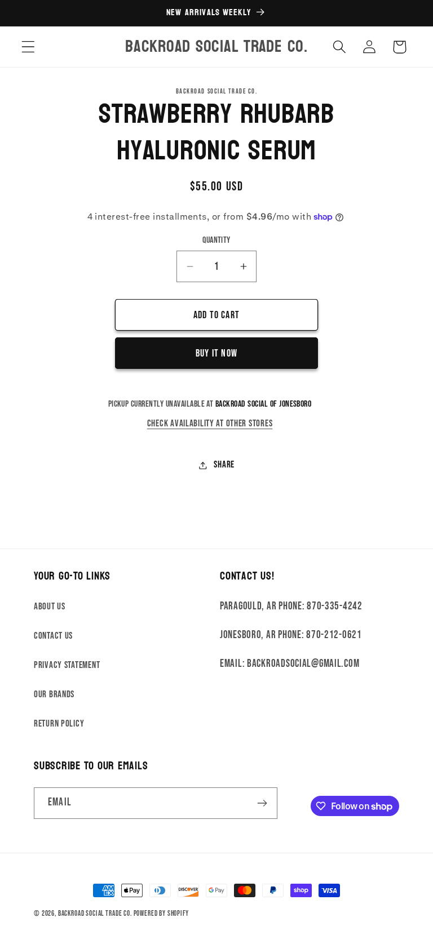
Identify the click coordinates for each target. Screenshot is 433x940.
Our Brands (54, 694)
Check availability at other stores (209, 423)
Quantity (216, 240)
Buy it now (216, 353)
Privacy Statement (67, 665)
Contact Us (53, 635)
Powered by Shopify (161, 913)
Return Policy (59, 723)
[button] (28, 47)
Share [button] (224, 464)
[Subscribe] (262, 803)
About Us (49, 606)
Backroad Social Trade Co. (95, 913)
